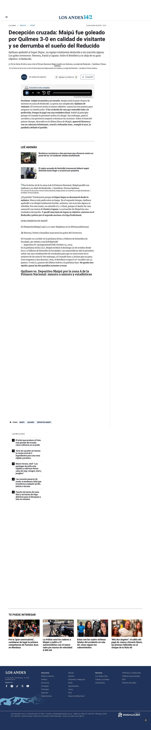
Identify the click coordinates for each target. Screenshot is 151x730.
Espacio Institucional (76, 696)
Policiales (45, 689)
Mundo (71, 673)
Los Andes (12, 25)
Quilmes (30, 422)
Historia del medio (129, 683)
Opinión (71, 676)
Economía (45, 683)
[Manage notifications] (146, 720)
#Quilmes (60, 227)
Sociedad (45, 686)
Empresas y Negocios (76, 679)
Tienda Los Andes (102, 679)
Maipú (22, 422)
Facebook (6, 686)
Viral (70, 693)
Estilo (70, 683)
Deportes (23, 25)
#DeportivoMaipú (32, 227)
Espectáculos (46, 696)
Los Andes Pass (101, 676)
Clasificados (100, 683)
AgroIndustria (73, 686)
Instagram (12, 686)
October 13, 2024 (64, 244)
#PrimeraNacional (80, 227)
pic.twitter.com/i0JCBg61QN (44, 241)
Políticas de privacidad (131, 676)
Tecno (70, 689)
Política (44, 679)
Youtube (27, 686)
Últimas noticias (47, 676)
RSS (123, 679)
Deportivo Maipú (44, 422)
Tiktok (17, 686)
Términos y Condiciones (131, 673)
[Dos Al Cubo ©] (129, 716)
